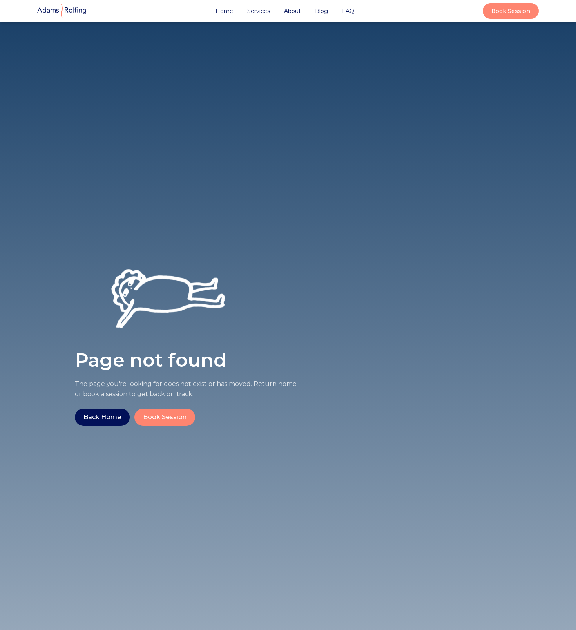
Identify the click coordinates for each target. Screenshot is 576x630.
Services (258, 10)
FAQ (348, 10)
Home (224, 10)
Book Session (510, 10)
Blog (321, 10)
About (292, 10)
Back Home (102, 417)
